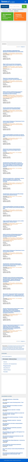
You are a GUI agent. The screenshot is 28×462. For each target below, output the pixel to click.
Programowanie (5, 10)
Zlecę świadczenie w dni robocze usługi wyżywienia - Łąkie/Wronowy (13, 424)
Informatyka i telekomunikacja (17, 9)
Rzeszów (11, 10)
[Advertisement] (13, 31)
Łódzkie (7, 347)
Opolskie (20, 347)
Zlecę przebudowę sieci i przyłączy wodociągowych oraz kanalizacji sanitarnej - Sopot (13, 432)
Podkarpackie (4, 348)
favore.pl (9, 1)
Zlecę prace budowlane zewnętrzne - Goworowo (12, 421)
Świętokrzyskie (21, 348)
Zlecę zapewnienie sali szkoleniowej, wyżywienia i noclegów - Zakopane (12, 428)
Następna (22, 46)
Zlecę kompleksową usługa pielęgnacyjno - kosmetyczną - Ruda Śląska (14, 441)
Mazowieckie (16, 347)
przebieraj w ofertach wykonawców (7, 16)
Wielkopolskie (13, 349)
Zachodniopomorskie (20, 349)
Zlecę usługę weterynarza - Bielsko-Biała (10, 400)
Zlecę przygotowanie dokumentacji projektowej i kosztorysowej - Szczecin (12, 445)
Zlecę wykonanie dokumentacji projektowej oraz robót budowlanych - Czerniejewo (13, 437)
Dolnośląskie (10, 345)
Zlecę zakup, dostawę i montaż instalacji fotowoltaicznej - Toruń (14, 449)
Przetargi (9, 9)
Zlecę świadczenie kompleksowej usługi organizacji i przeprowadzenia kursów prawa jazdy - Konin (13, 454)
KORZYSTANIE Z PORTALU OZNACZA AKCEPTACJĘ (15, 460)
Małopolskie (11, 347)
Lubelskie (22, 345)
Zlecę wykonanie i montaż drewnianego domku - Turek (13, 403)
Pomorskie (13, 348)
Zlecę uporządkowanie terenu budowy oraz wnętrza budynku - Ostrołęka (12, 406)
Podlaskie (9, 348)
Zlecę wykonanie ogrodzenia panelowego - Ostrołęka (13, 418)
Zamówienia (4, 43)
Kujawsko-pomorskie (17, 345)
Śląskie (17, 348)
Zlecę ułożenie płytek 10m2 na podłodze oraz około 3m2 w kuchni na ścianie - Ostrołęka (13, 414)
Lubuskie (4, 347)
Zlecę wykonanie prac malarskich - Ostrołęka (11, 410)
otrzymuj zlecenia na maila (19, 16)
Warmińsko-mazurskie (6, 349)
